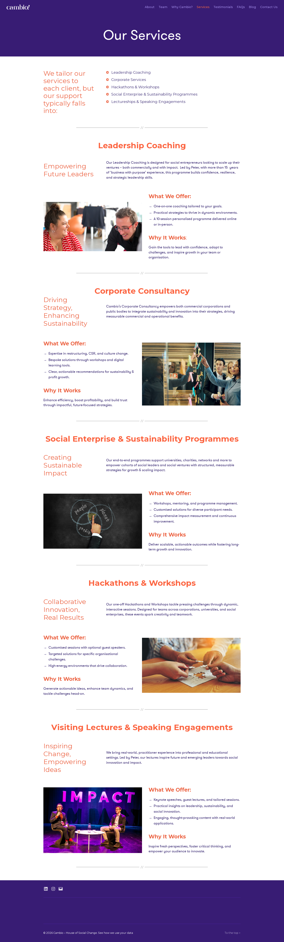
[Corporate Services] (126, 80)
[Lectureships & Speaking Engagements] (145, 102)
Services (203, 7)
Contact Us (268, 7)
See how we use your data (115, 932)
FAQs (241, 7)
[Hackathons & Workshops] (132, 87)
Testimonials (223, 7)
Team (163, 7)
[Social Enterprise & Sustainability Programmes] (151, 94)
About (149, 7)
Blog (252, 7)
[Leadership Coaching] (128, 72)
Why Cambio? (182, 7)
